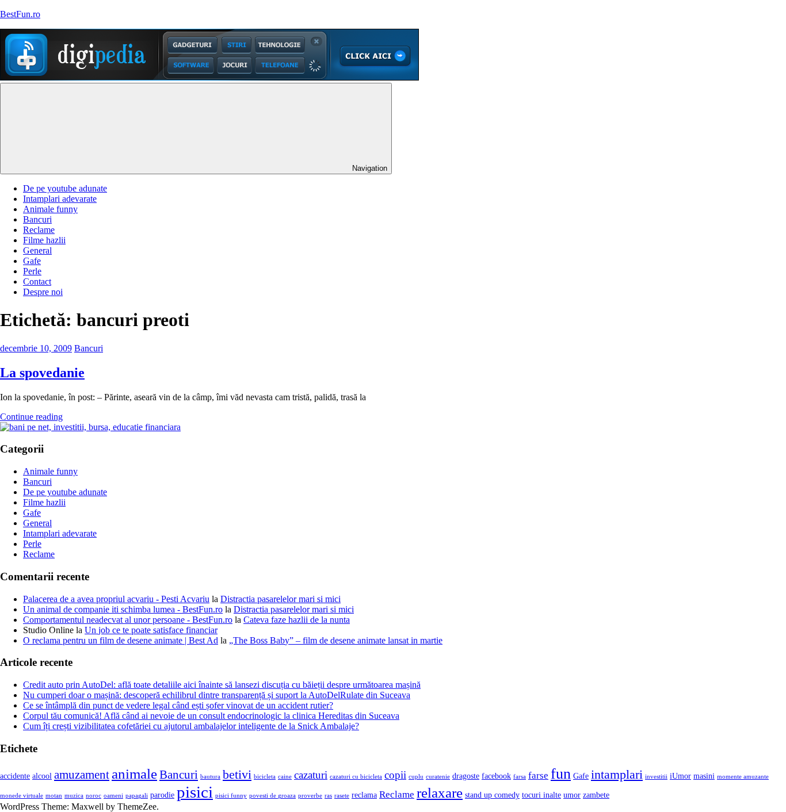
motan (53, 795)
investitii (656, 776)
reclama (364, 795)
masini (704, 776)
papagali (136, 795)
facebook (496, 776)
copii (395, 775)
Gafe (32, 261)
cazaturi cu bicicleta (356, 776)
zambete (596, 795)
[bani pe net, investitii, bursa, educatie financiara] (90, 427)
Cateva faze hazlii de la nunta (296, 620)
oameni (113, 795)
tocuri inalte (541, 795)
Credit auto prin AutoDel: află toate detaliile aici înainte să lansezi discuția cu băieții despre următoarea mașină (222, 685)
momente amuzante (743, 776)
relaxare (440, 792)
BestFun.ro (20, 14)
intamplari (617, 775)
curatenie (438, 776)
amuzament (81, 774)
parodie (162, 795)
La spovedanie (42, 372)
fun (561, 773)
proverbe (310, 795)
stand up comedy (492, 795)
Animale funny (50, 209)
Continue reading (31, 417)
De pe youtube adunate (65, 188)
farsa (519, 776)
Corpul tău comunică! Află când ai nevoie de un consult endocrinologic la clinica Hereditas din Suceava (211, 716)
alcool (42, 776)
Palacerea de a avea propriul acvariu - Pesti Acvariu (116, 599)
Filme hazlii (44, 240)
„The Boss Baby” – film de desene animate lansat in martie (335, 640)
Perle (32, 271)
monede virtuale (21, 795)
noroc (93, 795)
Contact (37, 281)
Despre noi (43, 292)
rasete (341, 795)
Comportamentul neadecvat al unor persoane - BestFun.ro (127, 620)
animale (134, 774)
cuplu (416, 776)
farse (538, 775)
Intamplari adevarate (60, 199)
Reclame (39, 230)
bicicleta (265, 776)
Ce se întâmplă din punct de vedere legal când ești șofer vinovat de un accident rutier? (178, 705)
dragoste (465, 776)
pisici (195, 792)
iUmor (680, 776)
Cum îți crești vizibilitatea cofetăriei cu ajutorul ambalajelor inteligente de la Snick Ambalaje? (191, 726)
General (37, 250)
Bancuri (37, 219)
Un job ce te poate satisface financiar (151, 630)
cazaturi (310, 775)
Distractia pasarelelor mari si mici (280, 599)
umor (572, 795)
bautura (210, 776)
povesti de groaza (272, 795)
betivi (237, 775)
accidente (15, 776)
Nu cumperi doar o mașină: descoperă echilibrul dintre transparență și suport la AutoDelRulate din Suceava (216, 695)
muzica (73, 795)
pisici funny (231, 795)
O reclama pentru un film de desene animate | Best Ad (120, 640)
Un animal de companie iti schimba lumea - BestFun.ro (123, 609)
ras (328, 795)
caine (285, 776)
